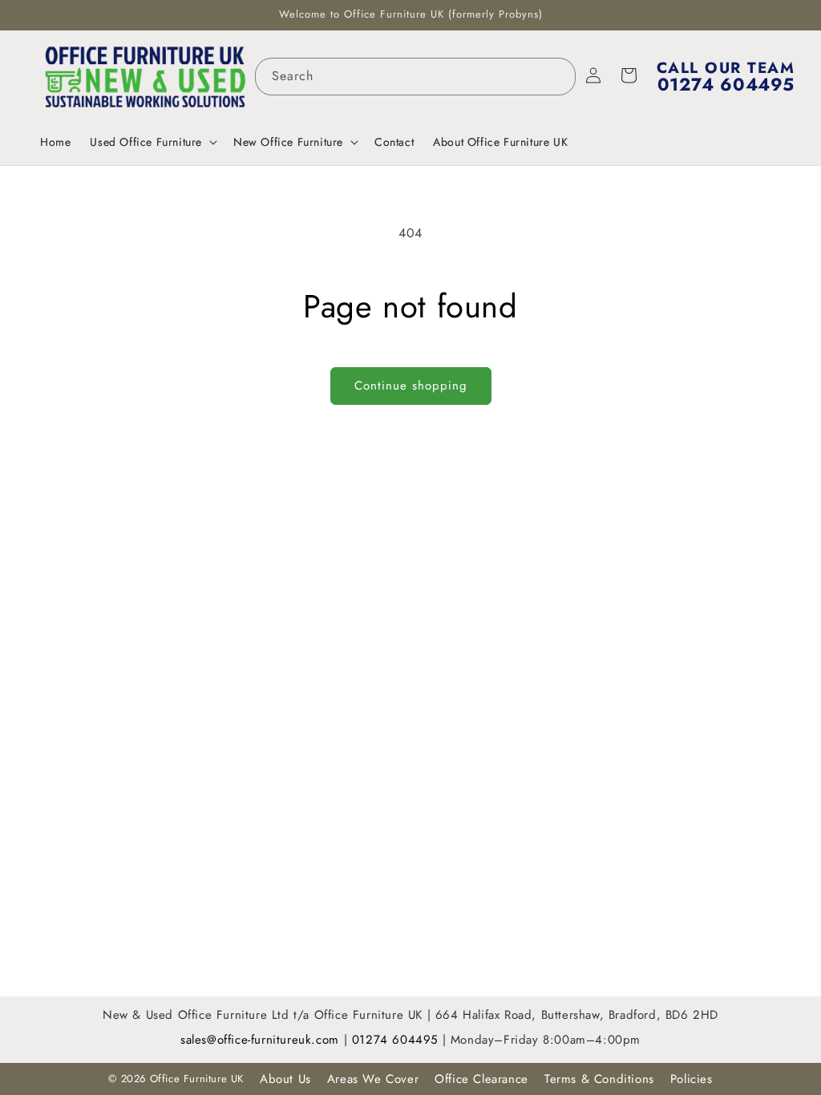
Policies (691, 1079)
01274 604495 (397, 1040)
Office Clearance (481, 1079)
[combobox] (415, 77)
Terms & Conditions (599, 1079)
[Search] (557, 76)
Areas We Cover (373, 1079)
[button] (152, 142)
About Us (285, 1079)
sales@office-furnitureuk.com (259, 1040)
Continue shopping (410, 385)
